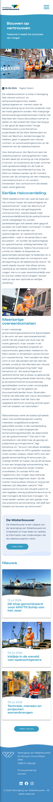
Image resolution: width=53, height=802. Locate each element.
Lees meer (17, 546)
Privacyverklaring (27, 770)
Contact (22, 774)
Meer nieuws (27, 729)
